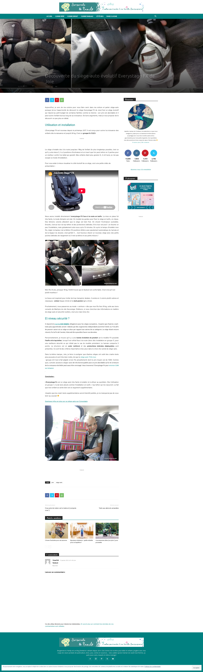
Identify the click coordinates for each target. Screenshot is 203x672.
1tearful (55, 560)
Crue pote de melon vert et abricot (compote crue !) (60, 509)
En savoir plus (136, 142)
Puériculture (55, 71)
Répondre (55, 565)
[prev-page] (46, 546)
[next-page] (49, 546)
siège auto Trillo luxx (88, 357)
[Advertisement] (82, 143)
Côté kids (100, 16)
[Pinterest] (57, 100)
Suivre (136, 150)
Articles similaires (53, 518)
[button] (155, 16)
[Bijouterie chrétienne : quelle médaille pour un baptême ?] (81, 531)
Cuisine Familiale (87, 16)
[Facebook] (47, 100)
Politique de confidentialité (152, 666)
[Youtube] (113, 659)
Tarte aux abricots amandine (109, 508)
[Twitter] (52, 100)
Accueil (49, 16)
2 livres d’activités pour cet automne (56, 540)
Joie (52, 482)
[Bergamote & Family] (101, 7)
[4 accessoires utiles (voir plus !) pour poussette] (107, 531)
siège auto (59, 482)
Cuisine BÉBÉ (59, 16)
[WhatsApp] (62, 100)
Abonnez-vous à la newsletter (141, 170)
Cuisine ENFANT (72, 16)
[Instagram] (96, 659)
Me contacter (145, 142)
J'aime (128, 150)
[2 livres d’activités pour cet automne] (56, 531)
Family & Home (111, 16)
